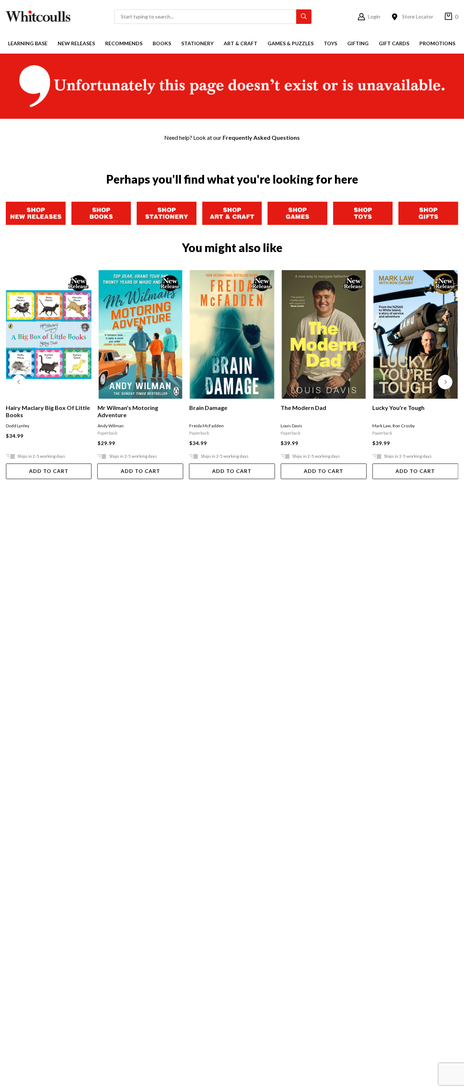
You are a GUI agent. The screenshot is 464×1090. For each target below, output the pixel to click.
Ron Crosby (404, 425)
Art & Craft (240, 43)
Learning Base (27, 43)
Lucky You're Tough (398, 407)
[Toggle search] (303, 16)
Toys (330, 43)
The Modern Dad (303, 407)
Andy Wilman (111, 425)
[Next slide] (445, 382)
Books (162, 43)
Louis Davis (291, 425)
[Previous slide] (19, 382)
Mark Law (381, 425)
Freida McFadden (206, 425)
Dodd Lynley (17, 425)
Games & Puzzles (291, 43)
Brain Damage (208, 407)
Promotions (437, 43)
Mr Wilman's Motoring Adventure (128, 411)
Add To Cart (49, 471)
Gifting (358, 43)
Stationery (197, 43)
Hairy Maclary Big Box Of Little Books (48, 411)
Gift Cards (394, 43)
